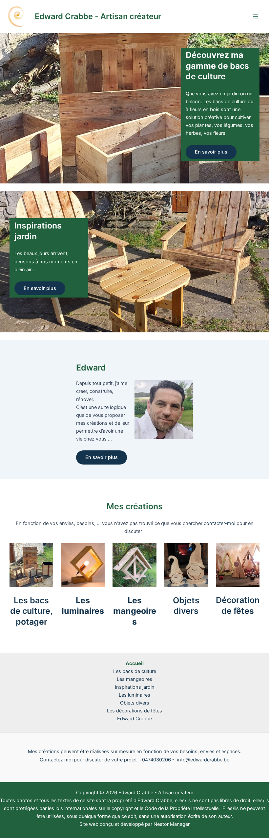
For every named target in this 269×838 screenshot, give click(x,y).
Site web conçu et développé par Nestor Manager (134, 824)
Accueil (135, 663)
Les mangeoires (134, 611)
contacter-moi (219, 523)
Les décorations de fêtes (134, 711)
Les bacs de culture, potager (31, 611)
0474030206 (156, 760)
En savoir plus (211, 152)
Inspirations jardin (135, 687)
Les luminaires (134, 695)
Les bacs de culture (134, 671)
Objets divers (134, 703)
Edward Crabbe (134, 719)
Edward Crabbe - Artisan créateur (98, 16)
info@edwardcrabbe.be (203, 760)
